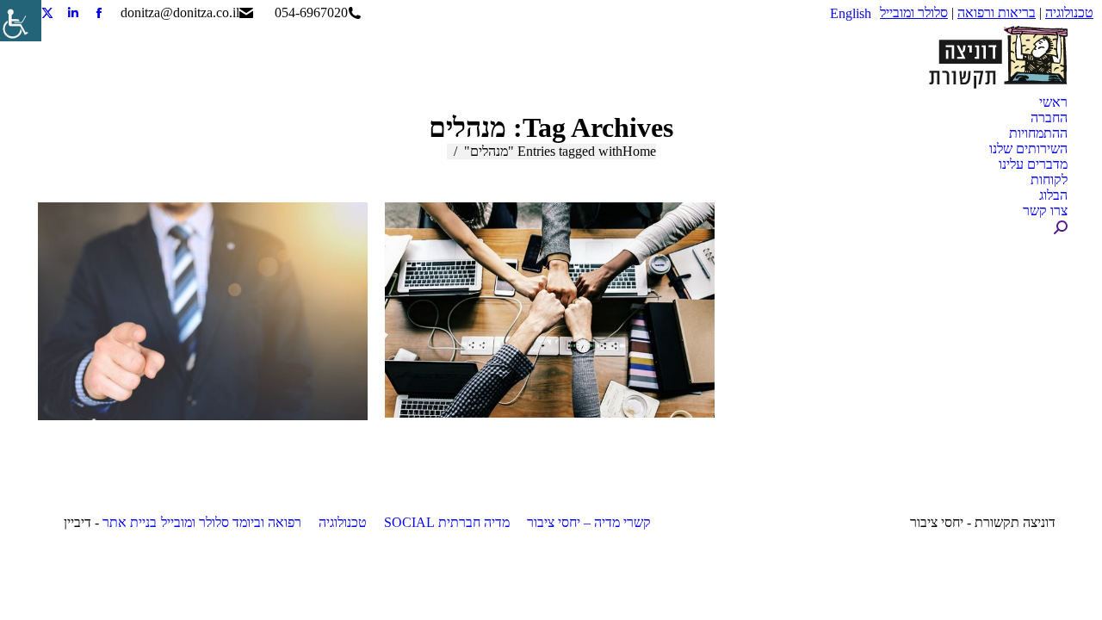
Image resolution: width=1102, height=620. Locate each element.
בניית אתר (129, 522)
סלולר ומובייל (914, 12)
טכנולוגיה (1069, 12)
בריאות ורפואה (996, 12)
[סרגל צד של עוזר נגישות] (20, 20)
